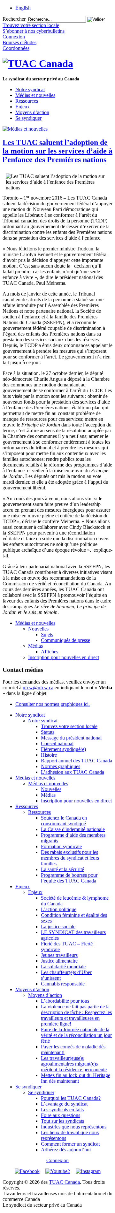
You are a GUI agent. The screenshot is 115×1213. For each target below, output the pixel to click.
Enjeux (22, 106)
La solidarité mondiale (63, 966)
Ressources (26, 101)
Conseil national (57, 743)
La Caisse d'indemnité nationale (73, 829)
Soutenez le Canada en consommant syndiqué (64, 820)
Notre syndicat (30, 89)
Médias (35, 646)
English (23, 7)
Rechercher (14, 19)
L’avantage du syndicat (64, 1104)
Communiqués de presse (65, 640)
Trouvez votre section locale (69, 726)
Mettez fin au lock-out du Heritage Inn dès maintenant (75, 1078)
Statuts (47, 732)
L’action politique (58, 909)
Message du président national (71, 737)
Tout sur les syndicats (62, 1121)
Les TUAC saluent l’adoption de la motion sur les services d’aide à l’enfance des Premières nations (57, 151)
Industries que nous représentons (73, 1126)
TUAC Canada (64, 1182)
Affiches (49, 651)
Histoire (49, 755)
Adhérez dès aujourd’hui (66, 1149)
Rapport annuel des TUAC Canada (76, 760)
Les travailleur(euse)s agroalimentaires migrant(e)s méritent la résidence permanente (74, 1063)
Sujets (47, 634)
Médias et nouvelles (35, 95)
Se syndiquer (28, 118)
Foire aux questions (60, 1115)
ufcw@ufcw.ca (38, 687)
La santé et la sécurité (62, 869)
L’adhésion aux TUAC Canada (72, 772)
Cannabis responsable (63, 983)
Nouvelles (38, 628)
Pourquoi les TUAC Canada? (71, 1098)
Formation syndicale (61, 846)
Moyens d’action (32, 112)
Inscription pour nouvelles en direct (63, 657)
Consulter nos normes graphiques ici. (52, 704)
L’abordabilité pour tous (65, 1001)
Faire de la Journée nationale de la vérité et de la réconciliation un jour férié (76, 1035)
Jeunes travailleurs (59, 955)
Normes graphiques (60, 766)
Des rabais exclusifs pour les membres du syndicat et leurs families (70, 857)
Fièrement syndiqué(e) (63, 749)
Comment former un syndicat (70, 1144)
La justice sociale (58, 926)
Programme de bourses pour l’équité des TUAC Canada (69, 877)
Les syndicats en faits (62, 1109)
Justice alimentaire (59, 961)
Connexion (57, 1160)
